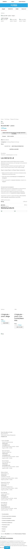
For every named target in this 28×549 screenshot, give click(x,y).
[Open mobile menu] (1, 5)
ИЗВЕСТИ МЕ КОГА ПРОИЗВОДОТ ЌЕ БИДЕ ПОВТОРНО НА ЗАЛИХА (14, 133)
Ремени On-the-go (14, 119)
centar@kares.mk (4, 496)
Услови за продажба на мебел (8, 520)
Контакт (3, 531)
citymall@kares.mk (6, 445)
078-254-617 (3, 495)
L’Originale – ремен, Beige (5, 315)
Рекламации (4, 526)
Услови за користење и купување (9, 516)
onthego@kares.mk (6, 455)
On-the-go (7, 119)
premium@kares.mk (6, 465)
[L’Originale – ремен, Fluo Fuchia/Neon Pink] (20, 259)
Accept (7, 547)
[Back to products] (22, 119)
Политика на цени (6, 524)
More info (2, 547)
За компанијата (5, 514)
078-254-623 (5, 443)
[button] (19, 327)
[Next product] (23, 119)
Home (2, 119)
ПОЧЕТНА (5, 1)
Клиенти (4, 528)
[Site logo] (14, 5)
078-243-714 (3, 505)
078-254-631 (3, 485)
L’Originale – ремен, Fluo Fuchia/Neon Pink (19, 317)
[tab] (7, 146)
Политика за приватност (7, 522)
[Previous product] (20, 119)
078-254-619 (5, 453)
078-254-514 (5, 463)
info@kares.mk (4, 436)
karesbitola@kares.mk (5, 507)
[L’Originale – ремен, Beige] (7, 259)
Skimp (2, 319)
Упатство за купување (6, 518)
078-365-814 (3, 475)
